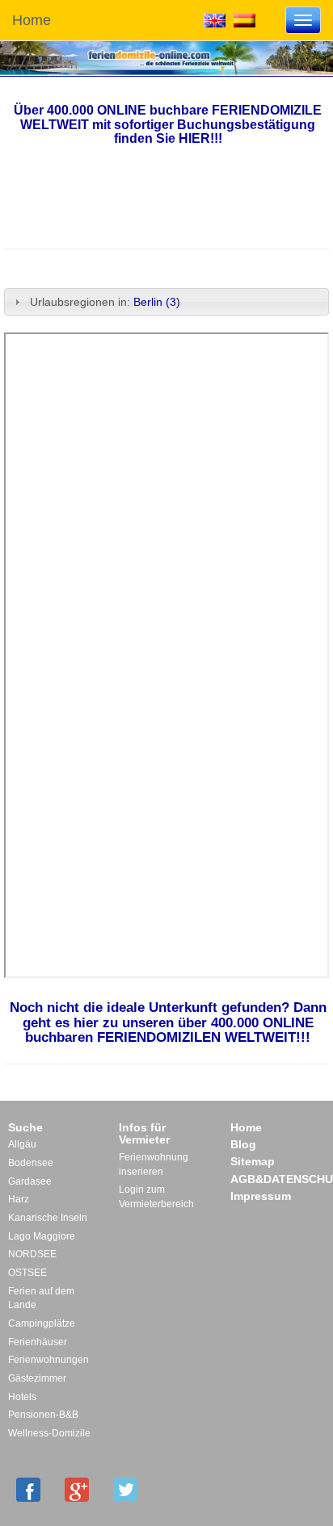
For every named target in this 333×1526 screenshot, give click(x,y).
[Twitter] (125, 1490)
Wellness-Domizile (49, 1433)
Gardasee (30, 1181)
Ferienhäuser (37, 1342)
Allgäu (22, 1144)
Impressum (260, 1195)
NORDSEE (32, 1254)
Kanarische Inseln (47, 1217)
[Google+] (77, 1490)
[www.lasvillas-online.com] (244, 19)
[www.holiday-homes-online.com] (215, 19)
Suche (25, 1127)
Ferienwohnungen (48, 1359)
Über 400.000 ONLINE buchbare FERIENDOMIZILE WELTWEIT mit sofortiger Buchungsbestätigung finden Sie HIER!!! (168, 124)
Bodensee (30, 1163)
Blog (243, 1144)
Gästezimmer (37, 1378)
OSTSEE (27, 1272)
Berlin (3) (156, 301)
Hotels (22, 1397)
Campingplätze (41, 1323)
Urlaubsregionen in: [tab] (105, 301)
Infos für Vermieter (144, 1134)
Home (31, 20)
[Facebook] (28, 1490)
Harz (18, 1199)
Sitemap (252, 1161)
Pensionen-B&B (43, 1414)
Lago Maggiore (41, 1236)
